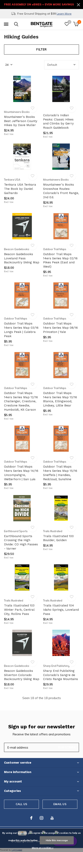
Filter (41, 49)
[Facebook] (31, 818)
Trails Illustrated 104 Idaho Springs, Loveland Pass (61, 610)
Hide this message (57, 840)
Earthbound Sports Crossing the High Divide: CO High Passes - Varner (21, 542)
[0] (76, 24)
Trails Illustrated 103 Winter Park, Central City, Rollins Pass (19, 610)
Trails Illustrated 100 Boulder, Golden (58, 538)
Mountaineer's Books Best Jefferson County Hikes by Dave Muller (20, 121)
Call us (21, 804)
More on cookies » (42, 847)
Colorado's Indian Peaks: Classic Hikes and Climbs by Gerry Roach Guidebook (58, 121)
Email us (59, 804)
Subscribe (67, 747)
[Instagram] (41, 818)
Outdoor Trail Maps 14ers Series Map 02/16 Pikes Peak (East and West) (60, 260)
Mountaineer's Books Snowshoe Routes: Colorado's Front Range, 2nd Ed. (61, 191)
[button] (6, 24)
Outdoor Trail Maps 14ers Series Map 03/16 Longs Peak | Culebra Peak (21, 330)
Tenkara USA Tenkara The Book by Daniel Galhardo (20, 189)
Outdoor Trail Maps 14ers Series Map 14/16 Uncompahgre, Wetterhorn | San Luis (21, 473)
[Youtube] (52, 818)
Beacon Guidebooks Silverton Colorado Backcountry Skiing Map (21, 675)
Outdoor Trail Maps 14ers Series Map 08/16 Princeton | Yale (60, 328)
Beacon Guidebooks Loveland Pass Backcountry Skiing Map (21, 258)
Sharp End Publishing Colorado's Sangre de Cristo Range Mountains (60, 675)
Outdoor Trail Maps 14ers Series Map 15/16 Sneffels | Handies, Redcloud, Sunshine (60, 473)
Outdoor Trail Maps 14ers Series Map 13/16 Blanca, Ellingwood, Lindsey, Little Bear (60, 399)
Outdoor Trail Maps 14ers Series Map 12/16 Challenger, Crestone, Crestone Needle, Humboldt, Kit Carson (21, 401)
